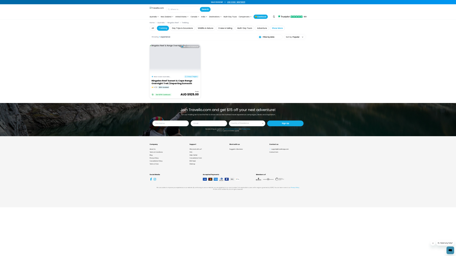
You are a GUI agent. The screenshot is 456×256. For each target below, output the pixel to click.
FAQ (191, 152)
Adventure (262, 28)
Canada (194, 17)
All (153, 28)
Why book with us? (196, 149)
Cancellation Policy (156, 161)
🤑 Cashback (260, 17)
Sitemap (192, 164)
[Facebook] (151, 179)
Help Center (193, 155)
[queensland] (280, 179)
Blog (151, 155)
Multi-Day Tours (230, 17)
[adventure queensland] (268, 179)
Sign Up (285, 123)
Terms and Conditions (232, 129)
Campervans (244, 17)
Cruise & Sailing (225, 28)
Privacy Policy (246, 129)
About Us (153, 149)
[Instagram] (154, 179)
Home (152, 22)
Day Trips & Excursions (182, 28)
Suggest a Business (236, 149)
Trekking (185, 22)
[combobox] (245, 123)
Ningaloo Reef (173, 22)
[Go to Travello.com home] (157, 9)
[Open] (262, 123)
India (203, 17)
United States (181, 17)
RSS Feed (193, 161)
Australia (153, 17)
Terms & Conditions (156, 152)
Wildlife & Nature (205, 28)
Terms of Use (154, 164)
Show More (277, 28)
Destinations (214, 17)
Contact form (273, 152)
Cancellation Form (196, 158)
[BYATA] (258, 179)
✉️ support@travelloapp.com (279, 149)
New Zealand (166, 17)
